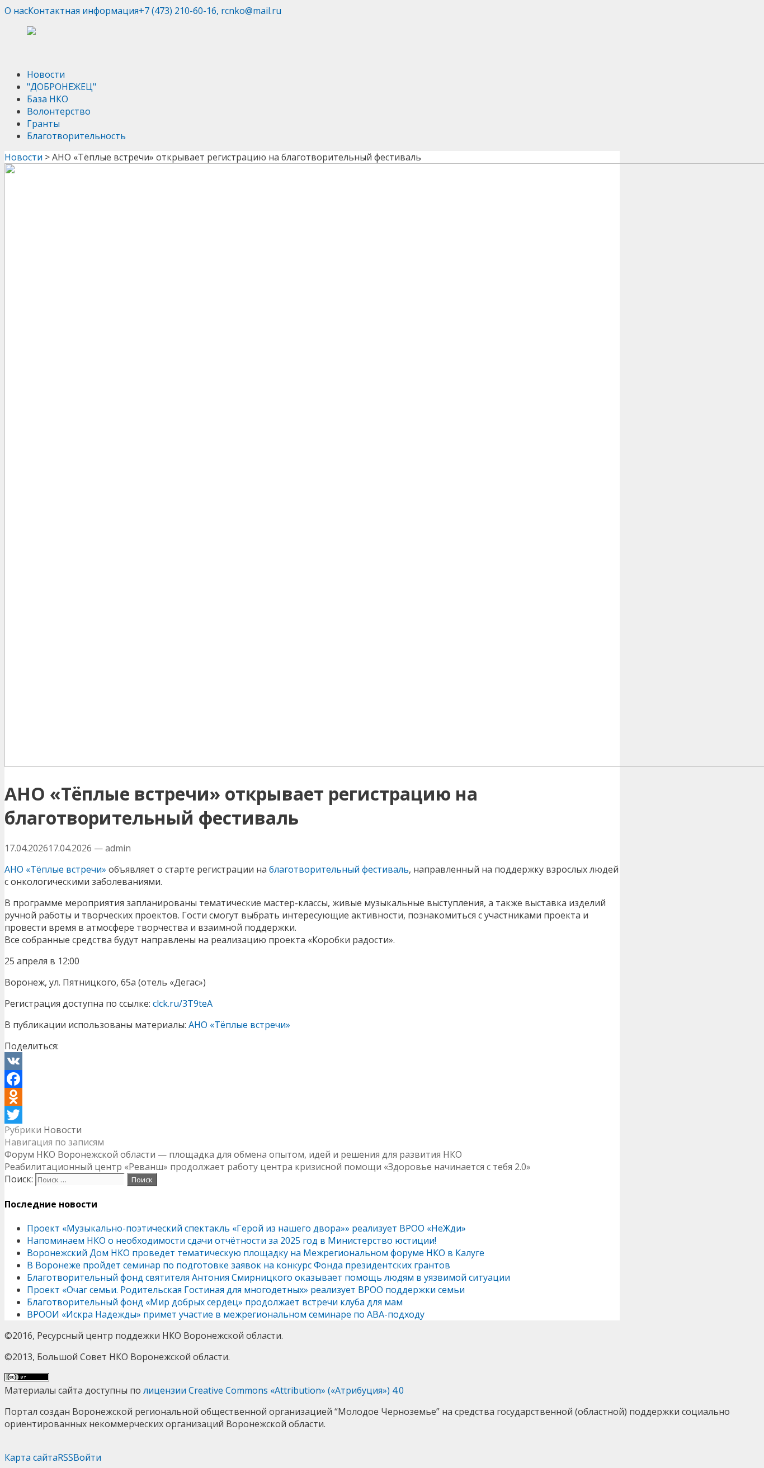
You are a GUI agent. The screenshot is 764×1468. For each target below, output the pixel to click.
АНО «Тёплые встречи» (55, 869)
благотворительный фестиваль (339, 869)
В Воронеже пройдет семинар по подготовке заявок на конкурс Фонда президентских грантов (238, 1265)
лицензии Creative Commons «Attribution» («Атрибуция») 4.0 (273, 1390)
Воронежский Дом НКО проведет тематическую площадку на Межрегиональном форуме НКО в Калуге (255, 1253)
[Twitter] (312, 1115)
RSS (65, 1457)
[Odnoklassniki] (312, 1097)
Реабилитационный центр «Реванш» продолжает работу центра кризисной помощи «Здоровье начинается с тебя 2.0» (267, 1167)
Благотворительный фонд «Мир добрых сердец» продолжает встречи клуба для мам (215, 1302)
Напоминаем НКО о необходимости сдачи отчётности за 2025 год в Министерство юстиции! (231, 1240)
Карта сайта (31, 1457)
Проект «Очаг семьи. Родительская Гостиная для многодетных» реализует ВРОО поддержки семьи (246, 1290)
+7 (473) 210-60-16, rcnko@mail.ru (210, 10)
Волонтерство (59, 111)
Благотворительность (76, 136)
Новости (46, 74)
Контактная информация (83, 10)
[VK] (312, 1061)
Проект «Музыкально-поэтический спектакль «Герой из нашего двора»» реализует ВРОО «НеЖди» (246, 1228)
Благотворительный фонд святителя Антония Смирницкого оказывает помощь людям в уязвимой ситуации (268, 1277)
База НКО (47, 99)
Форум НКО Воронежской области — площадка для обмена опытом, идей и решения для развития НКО (233, 1154)
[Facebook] (312, 1079)
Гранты (43, 123)
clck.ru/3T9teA (183, 1003)
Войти (87, 1457)
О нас (16, 10)
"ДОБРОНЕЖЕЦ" (61, 86)
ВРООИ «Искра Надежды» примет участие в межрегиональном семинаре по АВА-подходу (226, 1314)
